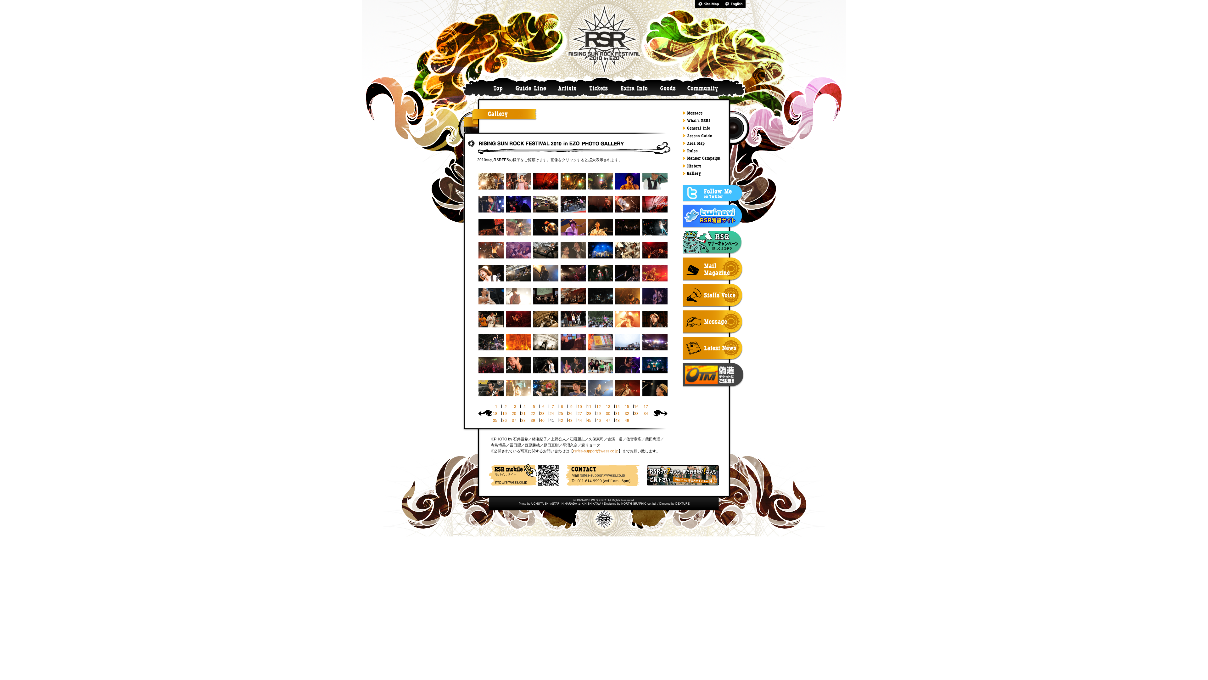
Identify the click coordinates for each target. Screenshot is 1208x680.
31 (617, 413)
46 (598, 420)
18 (495, 413)
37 (514, 420)
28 (589, 413)
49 (627, 420)
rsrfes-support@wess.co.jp (595, 451)
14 (617, 407)
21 (523, 413)
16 (636, 407)
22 (533, 413)
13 (608, 407)
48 (617, 420)
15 (627, 407)
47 (608, 420)
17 (646, 407)
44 (580, 420)
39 (533, 420)
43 (570, 420)
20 (514, 413)
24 (552, 413)
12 (598, 407)
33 (636, 413)
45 (589, 420)
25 (561, 413)
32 (627, 413)
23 (542, 413)
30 (608, 413)
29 (598, 413)
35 (495, 420)
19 (504, 413)
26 (570, 413)
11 (589, 407)
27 (580, 413)
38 (523, 420)
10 (580, 407)
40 (542, 420)
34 (646, 413)
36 (504, 420)
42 (561, 420)
